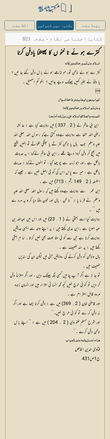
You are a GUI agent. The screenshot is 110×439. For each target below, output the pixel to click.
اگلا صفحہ (19, 25)
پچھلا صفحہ (90, 25)
